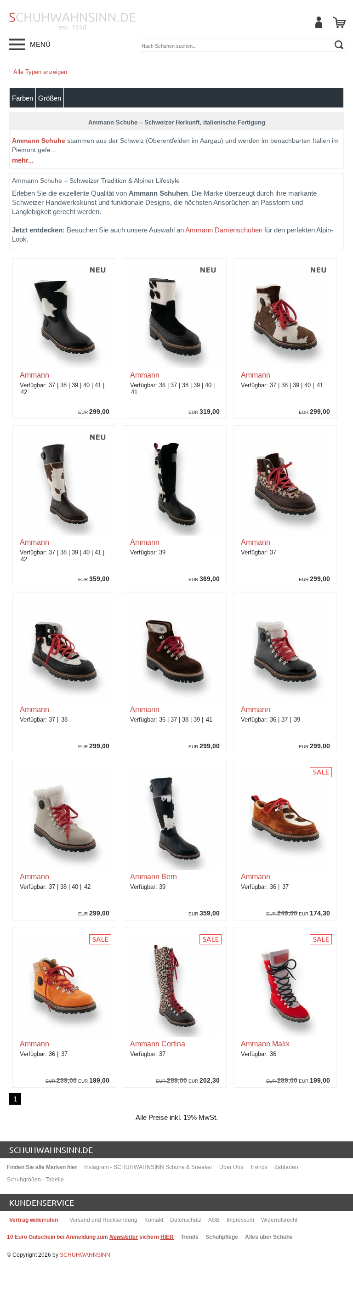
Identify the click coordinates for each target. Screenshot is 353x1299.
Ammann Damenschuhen (223, 230)
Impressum (240, 1220)
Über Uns (231, 1167)
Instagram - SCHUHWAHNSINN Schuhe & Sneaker (148, 1167)
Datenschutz (185, 1220)
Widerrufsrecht (279, 1220)
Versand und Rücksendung (103, 1220)
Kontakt (153, 1220)
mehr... (23, 160)
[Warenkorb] (339, 22)
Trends (259, 1167)
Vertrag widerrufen (33, 1220)
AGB (214, 1220)
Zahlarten (286, 1167)
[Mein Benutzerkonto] (318, 22)
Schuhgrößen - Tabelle (35, 1179)
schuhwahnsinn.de (51, 1149)
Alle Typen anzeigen (40, 71)
